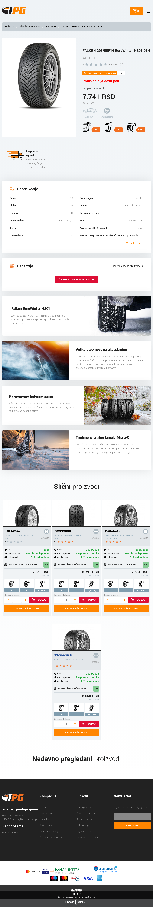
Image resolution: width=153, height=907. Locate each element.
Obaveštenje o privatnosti (90, 837)
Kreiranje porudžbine (87, 819)
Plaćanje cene (83, 807)
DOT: (10, 549)
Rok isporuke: (14, 557)
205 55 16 (51, 26)
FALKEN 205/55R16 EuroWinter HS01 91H (84, 26)
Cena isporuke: (15, 553)
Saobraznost (46, 825)
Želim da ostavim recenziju (76, 279)
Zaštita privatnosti (86, 813)
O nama (43, 807)
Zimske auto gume (30, 26)
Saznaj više (83, 902)
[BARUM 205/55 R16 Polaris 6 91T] (76, 637)
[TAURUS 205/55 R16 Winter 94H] (76, 513)
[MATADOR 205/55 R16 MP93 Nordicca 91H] (126, 513)
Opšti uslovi (45, 813)
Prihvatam (69, 902)
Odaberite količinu (12, 595)
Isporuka (44, 819)
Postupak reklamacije (51, 837)
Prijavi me (132, 825)
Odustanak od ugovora (51, 831)
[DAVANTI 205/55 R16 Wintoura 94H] (27, 513)
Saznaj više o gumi (27, 608)
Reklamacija (82, 825)
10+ (46, 564)
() (138, 11)
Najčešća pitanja (85, 831)
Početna (9, 26)
